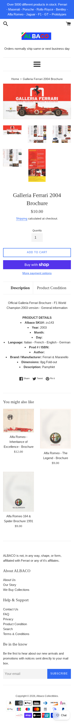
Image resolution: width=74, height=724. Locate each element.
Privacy (8, 619)
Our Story (9, 585)
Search (8, 629)
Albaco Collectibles (47, 696)
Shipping (21, 218)
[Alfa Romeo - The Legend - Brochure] (55, 429)
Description (20, 288)
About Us (9, 580)
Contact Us (10, 609)
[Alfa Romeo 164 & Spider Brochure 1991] (18, 492)
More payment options (37, 273)
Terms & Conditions (16, 634)
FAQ (6, 614)
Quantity (37, 230)
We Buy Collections (16, 589)
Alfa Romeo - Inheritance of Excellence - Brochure (19, 441)
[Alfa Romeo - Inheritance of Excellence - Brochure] (18, 420)
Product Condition (51, 288)
